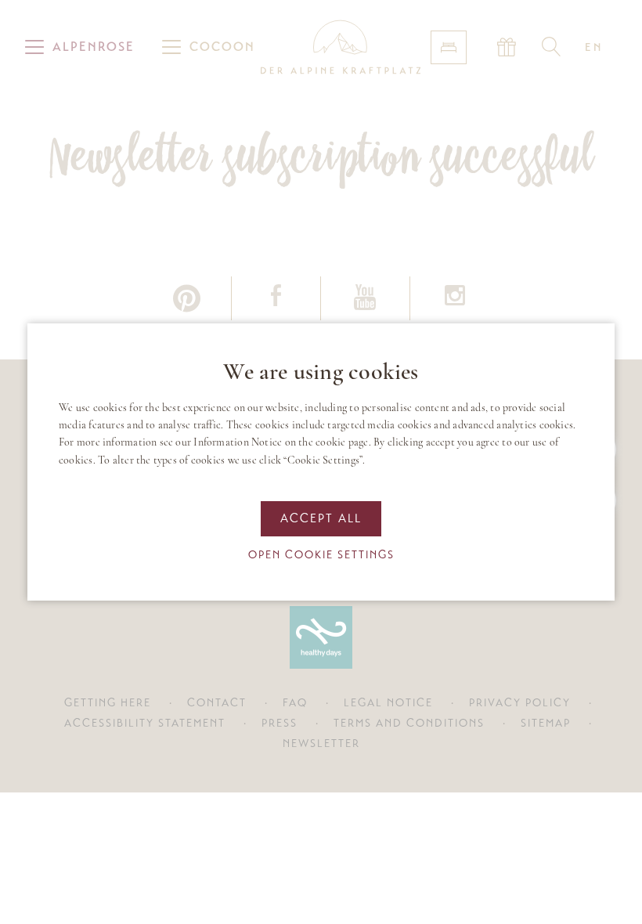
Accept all (321, 518)
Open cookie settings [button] (321, 554)
